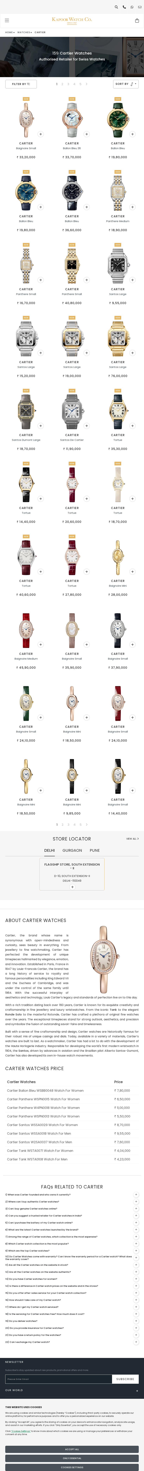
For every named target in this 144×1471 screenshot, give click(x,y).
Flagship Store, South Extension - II (72, 866)
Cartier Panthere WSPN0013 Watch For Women (43, 1116)
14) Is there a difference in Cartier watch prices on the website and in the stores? (51, 1286)
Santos (23, 1051)
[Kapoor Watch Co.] (72, 21)
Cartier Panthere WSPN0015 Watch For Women (43, 1099)
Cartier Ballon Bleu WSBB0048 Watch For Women (45, 1090)
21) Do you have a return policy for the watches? (33, 1335)
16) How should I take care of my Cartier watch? (33, 1300)
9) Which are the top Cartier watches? (27, 1250)
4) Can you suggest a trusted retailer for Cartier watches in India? (43, 1215)
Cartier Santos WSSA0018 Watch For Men (39, 1133)
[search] (116, 7)
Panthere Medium (117, 221)
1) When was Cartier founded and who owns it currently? (38, 1194)
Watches (23, 32)
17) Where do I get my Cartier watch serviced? (31, 1307)
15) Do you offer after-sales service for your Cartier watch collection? (45, 1293)
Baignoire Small (26, 148)
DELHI (49, 850)
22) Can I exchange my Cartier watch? (27, 1342)
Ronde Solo (13, 1014)
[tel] (124, 7)
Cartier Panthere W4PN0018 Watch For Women (43, 1108)
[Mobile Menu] (7, 21)
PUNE (95, 850)
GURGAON (72, 850)
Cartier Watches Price (34, 1068)
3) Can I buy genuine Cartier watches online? (31, 1208)
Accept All (72, 1449)
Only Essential (72, 1458)
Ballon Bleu (118, 148)
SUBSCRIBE (125, 1379)
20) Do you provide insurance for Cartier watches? (34, 1328)
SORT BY (122, 84)
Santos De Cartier (72, 440)
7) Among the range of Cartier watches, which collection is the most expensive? (51, 1236)
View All (131, 838)
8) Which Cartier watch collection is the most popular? (37, 1243)
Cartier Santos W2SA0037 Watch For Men (39, 1142)
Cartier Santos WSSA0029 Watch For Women (42, 1125)
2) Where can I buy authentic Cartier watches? (32, 1201)
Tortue (117, 440)
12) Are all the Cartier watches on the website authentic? (38, 1272)
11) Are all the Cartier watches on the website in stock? (36, 1265)
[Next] (86, 84)
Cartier (26, 143)
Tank (113, 1010)
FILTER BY (19, 84)
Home (9, 32)
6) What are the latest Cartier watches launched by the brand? (41, 1229)
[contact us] (139, 7)
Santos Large (117, 294)
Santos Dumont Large (26, 440)
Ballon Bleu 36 (72, 148)
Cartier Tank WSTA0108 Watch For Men (37, 1159)
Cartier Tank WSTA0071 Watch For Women (40, 1150)
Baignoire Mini (118, 586)
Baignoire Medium (26, 658)
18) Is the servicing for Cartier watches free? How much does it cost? (44, 1314)
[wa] (132, 7)
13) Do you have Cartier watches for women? (31, 1279)
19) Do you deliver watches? (21, 1321)
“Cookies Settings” (21, 1431)
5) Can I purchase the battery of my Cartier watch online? (39, 1222)
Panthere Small (26, 294)
